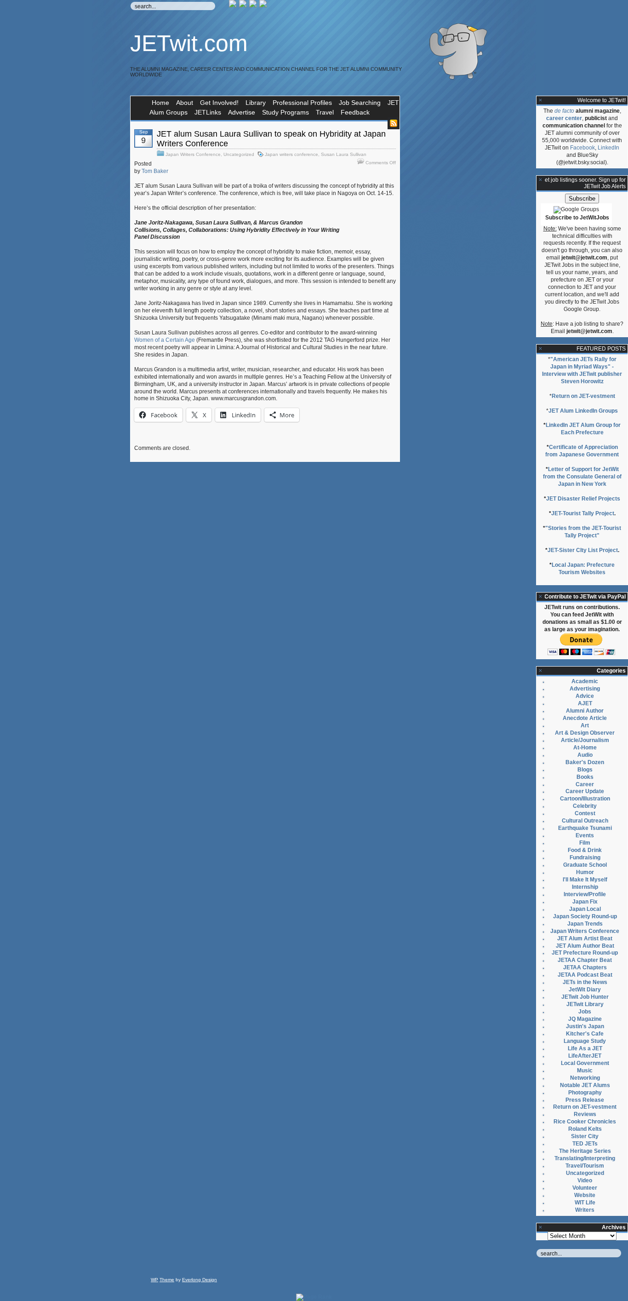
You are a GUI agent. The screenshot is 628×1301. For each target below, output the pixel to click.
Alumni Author (585, 711)
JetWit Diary (585, 989)
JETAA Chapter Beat (585, 960)
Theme (167, 1279)
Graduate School (585, 865)
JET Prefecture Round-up (585, 953)
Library (255, 102)
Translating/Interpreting (584, 1158)
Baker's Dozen (584, 762)
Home (160, 102)
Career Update (584, 791)
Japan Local (585, 909)
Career (585, 784)
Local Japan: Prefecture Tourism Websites (583, 569)
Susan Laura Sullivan (343, 154)
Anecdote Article (585, 718)
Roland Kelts (585, 1129)
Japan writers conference (291, 154)
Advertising (585, 688)
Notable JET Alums (585, 1085)
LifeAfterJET (584, 1056)
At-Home (585, 747)
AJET (585, 703)
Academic (584, 681)
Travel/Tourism (584, 1166)
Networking (585, 1078)
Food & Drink (585, 850)
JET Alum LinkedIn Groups (583, 411)
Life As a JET (585, 1048)
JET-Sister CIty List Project (583, 550)
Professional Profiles (302, 102)
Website (584, 1195)
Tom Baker (155, 171)
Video (584, 1180)
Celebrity (585, 806)
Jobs (584, 1011)
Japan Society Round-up (585, 916)
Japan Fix (585, 901)
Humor (585, 872)
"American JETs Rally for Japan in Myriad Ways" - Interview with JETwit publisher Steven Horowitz (582, 370)
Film (584, 843)
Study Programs (285, 112)
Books (585, 777)
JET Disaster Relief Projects (583, 498)
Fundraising (585, 857)
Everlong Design (199, 1279)
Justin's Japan (585, 1026)
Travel (325, 112)
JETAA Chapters (585, 967)
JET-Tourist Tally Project (582, 513)
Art (585, 725)
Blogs (585, 769)
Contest (585, 813)
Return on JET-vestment (583, 396)
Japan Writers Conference (193, 154)
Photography (585, 1092)
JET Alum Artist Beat (584, 938)
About (184, 102)
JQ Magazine (585, 1019)
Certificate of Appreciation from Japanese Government (582, 451)
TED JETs (585, 1143)
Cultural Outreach (585, 820)
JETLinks (207, 112)
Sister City (585, 1136)
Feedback (355, 112)
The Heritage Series (585, 1151)
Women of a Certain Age (164, 340)
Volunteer (584, 1188)
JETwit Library (585, 1004)
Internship (585, 887)
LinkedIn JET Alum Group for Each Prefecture (583, 429)
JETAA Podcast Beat (585, 975)
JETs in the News (585, 982)
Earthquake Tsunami (585, 828)
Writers (584, 1210)
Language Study (585, 1041)
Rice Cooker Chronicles (585, 1121)
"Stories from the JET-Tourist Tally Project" (583, 532)
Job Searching (360, 102)
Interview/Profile (585, 894)
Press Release (584, 1100)
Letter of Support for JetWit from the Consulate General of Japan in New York (582, 476)
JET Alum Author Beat (585, 946)
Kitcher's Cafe (585, 1033)
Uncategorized (238, 154)
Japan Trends (585, 924)
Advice (585, 696)
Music (585, 1070)
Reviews (585, 1114)
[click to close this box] (541, 100)
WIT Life (585, 1202)
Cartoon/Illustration (585, 798)
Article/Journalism (585, 740)
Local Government (585, 1063)
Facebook (582, 147)
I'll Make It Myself (585, 879)
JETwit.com (189, 43)
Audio (585, 755)
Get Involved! (219, 102)
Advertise (241, 112)
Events (585, 835)
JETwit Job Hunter (585, 997)
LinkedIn (608, 147)
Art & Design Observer (585, 733)
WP (154, 1279)
